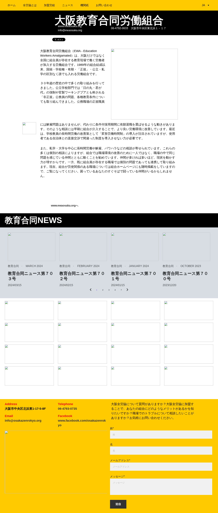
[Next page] (127, 290)
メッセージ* (117, 476)
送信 (118, 504)
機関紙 (84, 5)
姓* (112, 428)
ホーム (11, 5)
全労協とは (30, 5)
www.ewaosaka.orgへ (64, 205)
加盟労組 (49, 5)
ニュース (67, 5)
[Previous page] (91, 290)
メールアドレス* (120, 460)
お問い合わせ (104, 5)
